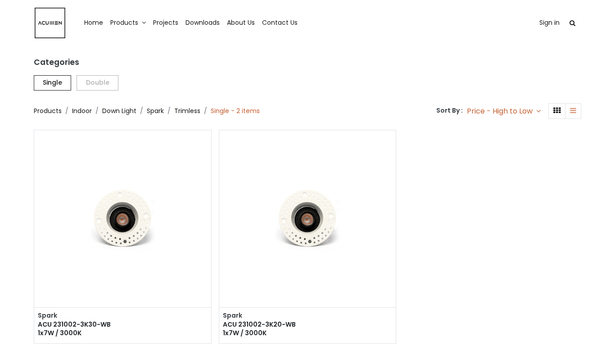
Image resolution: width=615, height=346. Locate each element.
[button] (503, 111)
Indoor (82, 110)
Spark (155, 110)
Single (52, 82)
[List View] (573, 111)
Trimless (187, 110)
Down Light (119, 110)
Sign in (549, 22)
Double (97, 82)
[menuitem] (94, 23)
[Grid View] (556, 111)
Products (48, 110)
